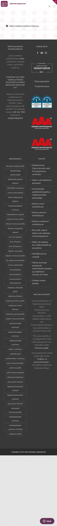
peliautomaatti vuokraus (15, 343)
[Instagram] (46, 53)
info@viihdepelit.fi (15, 118)
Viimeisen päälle (41, 348)
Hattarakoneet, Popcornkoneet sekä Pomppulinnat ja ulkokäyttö (41, 169)
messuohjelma (15, 274)
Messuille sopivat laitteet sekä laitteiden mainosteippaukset (41, 233)
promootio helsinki (15, 382)
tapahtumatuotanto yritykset (15, 397)
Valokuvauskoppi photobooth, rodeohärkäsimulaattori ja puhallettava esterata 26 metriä (42, 268)
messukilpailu (15, 270)
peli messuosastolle (15, 363)
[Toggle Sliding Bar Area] (54, 2)
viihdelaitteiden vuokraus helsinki (15, 427)
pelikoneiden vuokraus (15, 359)
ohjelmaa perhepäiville (15, 314)
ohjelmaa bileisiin (15, 296)
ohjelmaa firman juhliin (15, 301)
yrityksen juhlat (15, 434)
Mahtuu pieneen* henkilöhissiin (39, 214)
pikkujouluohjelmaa (15, 377)
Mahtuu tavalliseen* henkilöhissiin (40, 222)
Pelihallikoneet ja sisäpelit (39, 255)
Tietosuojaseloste (41, 81)
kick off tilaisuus (15, 246)
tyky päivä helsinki (15, 404)
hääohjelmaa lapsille (15, 214)
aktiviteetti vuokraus (15, 188)
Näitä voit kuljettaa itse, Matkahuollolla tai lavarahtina (41, 245)
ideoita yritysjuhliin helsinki (15, 230)
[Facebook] (38, 53)
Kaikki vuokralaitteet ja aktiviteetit (41, 181)
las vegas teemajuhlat (15, 260)
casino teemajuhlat (15, 193)
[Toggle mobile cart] (49, 6)
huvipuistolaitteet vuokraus (15, 208)
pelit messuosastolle (15, 373)
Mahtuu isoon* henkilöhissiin (38, 205)
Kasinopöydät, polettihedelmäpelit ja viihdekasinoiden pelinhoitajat (41, 193)
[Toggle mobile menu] (54, 6)
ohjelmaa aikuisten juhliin (15, 290)
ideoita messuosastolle (15, 224)
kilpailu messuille (15, 251)
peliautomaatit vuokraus (15, 325)
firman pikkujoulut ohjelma (15, 199)
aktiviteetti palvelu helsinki (15, 181)
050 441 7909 (19, 112)
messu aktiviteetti (15, 265)
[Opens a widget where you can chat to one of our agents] (47, 521)
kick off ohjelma (15, 237)
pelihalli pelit (15, 354)
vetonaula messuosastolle (15, 410)
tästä (22, 58)
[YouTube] (42, 53)
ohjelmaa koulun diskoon (15, 307)
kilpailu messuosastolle (15, 256)
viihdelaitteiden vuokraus (15, 419)
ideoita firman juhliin (15, 219)
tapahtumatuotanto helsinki (15, 388)
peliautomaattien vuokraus (15, 334)
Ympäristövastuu (41, 86)
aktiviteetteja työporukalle (15, 173)
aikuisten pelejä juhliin (15, 166)
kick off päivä (15, 242)
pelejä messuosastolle (15, 319)
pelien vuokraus (15, 349)
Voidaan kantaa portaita (38, 282)
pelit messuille (15, 368)
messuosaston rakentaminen (15, 281)
